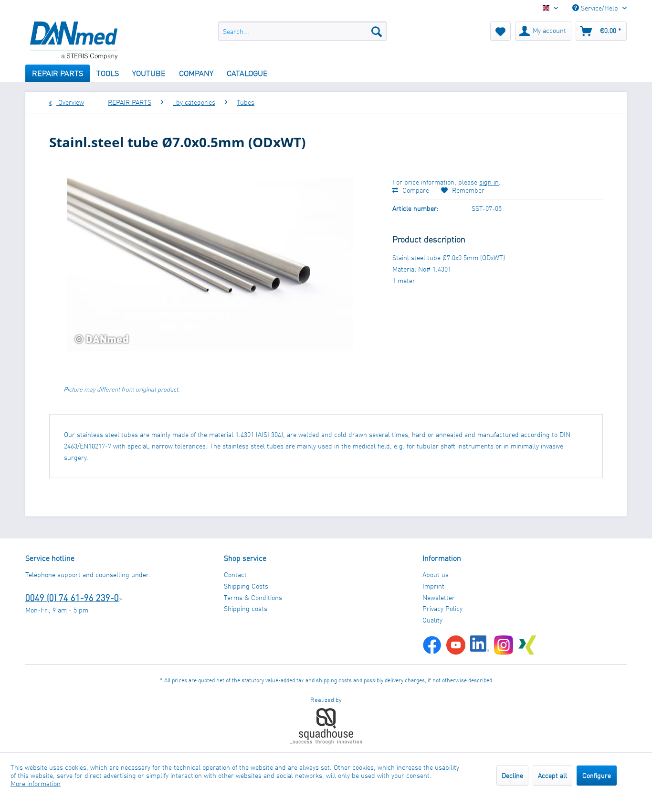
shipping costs (334, 680)
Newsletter (438, 597)
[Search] (377, 31)
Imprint (433, 586)
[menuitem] (302, 31)
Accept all (552, 775)
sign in (489, 182)
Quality (432, 620)
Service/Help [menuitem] (599, 8)
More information (36, 783)
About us (435, 574)
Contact (235, 574)
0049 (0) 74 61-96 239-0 (72, 597)
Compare (414, 190)
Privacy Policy (442, 608)
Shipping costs (245, 608)
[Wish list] (500, 31)
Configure (596, 775)
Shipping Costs (246, 586)
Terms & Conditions (253, 597)
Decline (512, 775)
